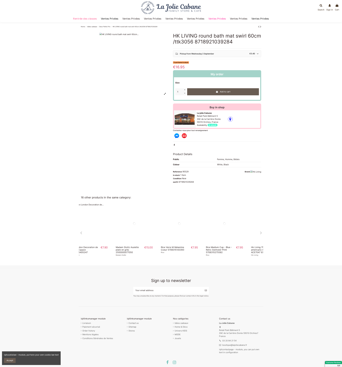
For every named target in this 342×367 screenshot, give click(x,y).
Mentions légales (90, 334)
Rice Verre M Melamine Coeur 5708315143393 (141, 248)
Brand (247, 172)
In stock (176, 175)
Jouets (178, 338)
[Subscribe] (206, 290)
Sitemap (132, 327)
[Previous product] (259, 26)
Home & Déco (181, 327)
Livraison (86, 323)
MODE (177, 334)
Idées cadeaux (181, 323)
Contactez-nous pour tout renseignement (190, 130)
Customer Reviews (333, 363)
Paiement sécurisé (91, 327)
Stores (132, 330)
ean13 (175, 182)
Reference (177, 172)
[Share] (174, 145)
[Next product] (260, 26)
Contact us (134, 323)
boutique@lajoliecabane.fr (234, 345)
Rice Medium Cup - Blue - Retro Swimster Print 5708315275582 (188, 250)
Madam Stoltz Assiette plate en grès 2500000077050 (96, 250)
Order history (88, 330)
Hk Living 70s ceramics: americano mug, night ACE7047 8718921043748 (233, 250)
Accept (10, 360)
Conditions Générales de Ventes (97, 338)
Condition (177, 178)
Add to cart (225, 91)
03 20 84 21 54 (229, 340)
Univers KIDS (181, 330)
